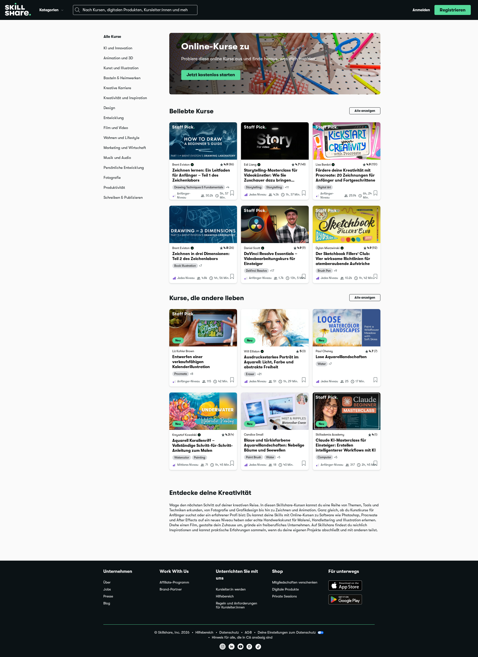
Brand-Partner (171, 589)
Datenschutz (229, 632)
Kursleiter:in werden (231, 589)
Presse (108, 596)
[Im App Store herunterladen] (351, 586)
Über (107, 582)
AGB (248, 632)
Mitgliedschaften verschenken (294, 582)
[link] (203, 161)
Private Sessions (284, 596)
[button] (62, 9)
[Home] (18, 10)
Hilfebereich (225, 596)
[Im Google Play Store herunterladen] (351, 599)
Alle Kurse (112, 36)
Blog (106, 603)
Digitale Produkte (285, 589)
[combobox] (135, 10)
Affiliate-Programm (174, 582)
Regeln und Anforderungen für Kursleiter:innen (236, 605)
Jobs (107, 589)
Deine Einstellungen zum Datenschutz (287, 632)
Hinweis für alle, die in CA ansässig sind (242, 637)
